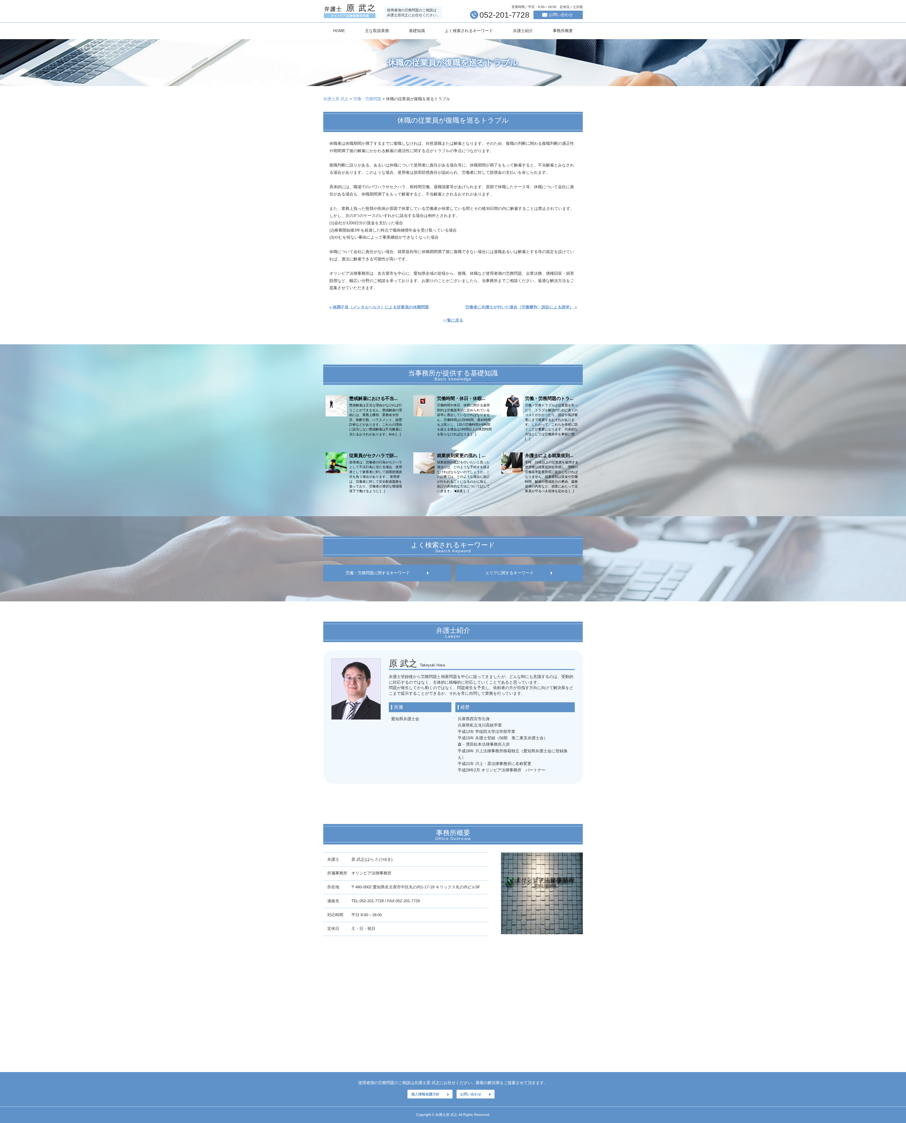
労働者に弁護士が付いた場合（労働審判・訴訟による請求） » (521, 307)
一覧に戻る (453, 320)
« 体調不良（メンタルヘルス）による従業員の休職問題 (379, 307)
